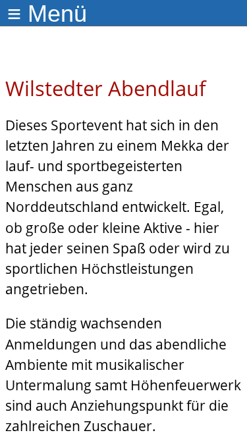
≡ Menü (47, 13)
